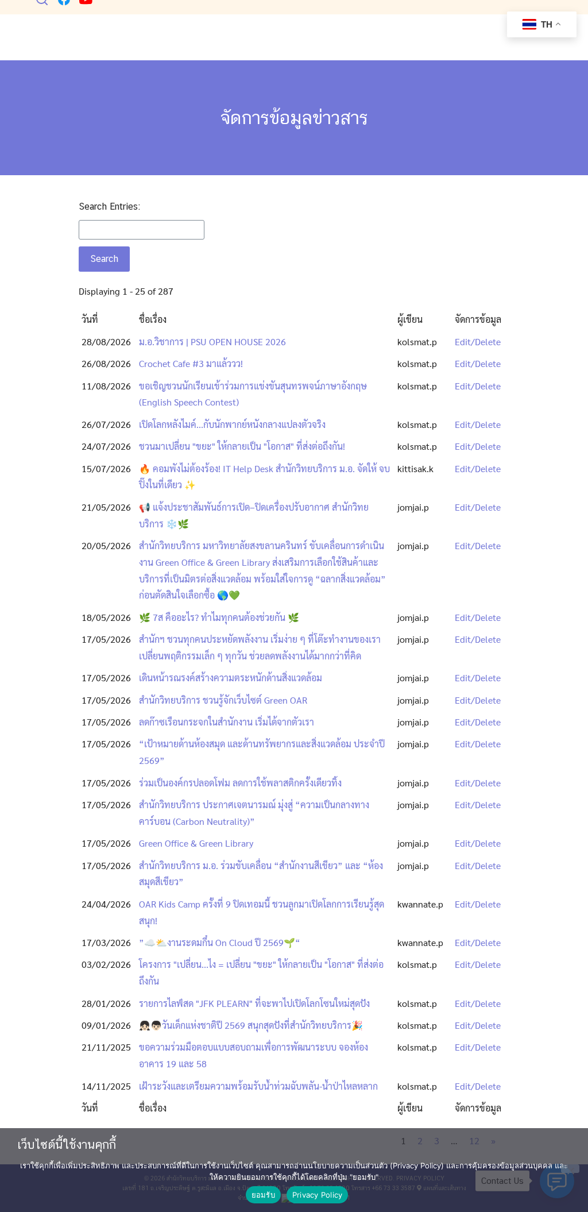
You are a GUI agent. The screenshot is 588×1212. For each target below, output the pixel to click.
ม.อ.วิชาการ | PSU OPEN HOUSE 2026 (212, 341)
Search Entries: (109, 206)
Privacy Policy (317, 1194)
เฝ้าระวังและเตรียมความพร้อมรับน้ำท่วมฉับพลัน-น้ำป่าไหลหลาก (258, 1086)
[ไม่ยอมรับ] (570, 1168)
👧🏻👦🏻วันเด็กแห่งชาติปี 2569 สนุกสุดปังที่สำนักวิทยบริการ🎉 (251, 1025)
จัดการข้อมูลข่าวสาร (294, 117)
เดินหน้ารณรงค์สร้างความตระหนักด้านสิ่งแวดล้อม (230, 677)
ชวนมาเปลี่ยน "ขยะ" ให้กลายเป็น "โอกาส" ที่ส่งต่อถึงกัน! (242, 446)
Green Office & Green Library (196, 843)
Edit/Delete (478, 341)
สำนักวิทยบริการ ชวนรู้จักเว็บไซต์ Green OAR (223, 700)
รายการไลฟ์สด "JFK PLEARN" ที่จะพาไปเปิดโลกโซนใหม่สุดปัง (254, 1003)
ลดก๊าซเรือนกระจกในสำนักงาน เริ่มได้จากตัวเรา (226, 722)
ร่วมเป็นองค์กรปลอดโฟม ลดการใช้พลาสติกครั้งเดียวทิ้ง (240, 783)
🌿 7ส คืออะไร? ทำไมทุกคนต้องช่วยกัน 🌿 (219, 617)
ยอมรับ (263, 1194)
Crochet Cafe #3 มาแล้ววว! (191, 363)
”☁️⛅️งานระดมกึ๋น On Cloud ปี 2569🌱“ (219, 942)
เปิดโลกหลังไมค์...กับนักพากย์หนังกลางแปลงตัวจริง (232, 424)
